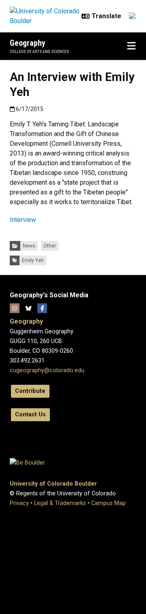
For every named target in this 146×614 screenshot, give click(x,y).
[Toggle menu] (131, 46)
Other (49, 246)
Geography (27, 43)
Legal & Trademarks (60, 503)
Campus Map (108, 503)
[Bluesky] (28, 308)
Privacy (19, 503)
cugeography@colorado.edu (47, 370)
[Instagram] (14, 308)
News (29, 246)
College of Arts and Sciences (39, 51)
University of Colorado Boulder (53, 483)
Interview (23, 220)
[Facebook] (42, 308)
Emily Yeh (33, 260)
